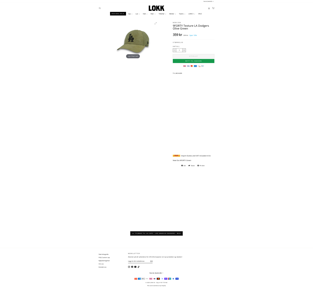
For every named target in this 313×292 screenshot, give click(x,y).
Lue (137, 14)
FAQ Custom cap (104, 257)
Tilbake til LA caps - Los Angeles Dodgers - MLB (158, 233)
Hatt (144, 14)
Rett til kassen (193, 61)
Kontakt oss (102, 267)
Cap (129, 14)
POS (148, 285)
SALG (200, 14)
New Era (177, 22)
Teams (181, 14)
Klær (152, 14)
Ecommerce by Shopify (159, 285)
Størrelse (178, 42)
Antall (176, 46)
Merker (172, 14)
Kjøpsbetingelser (104, 261)
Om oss (101, 264)
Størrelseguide (103, 254)
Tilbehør (162, 14)
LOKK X (191, 14)
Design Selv (118, 14)
